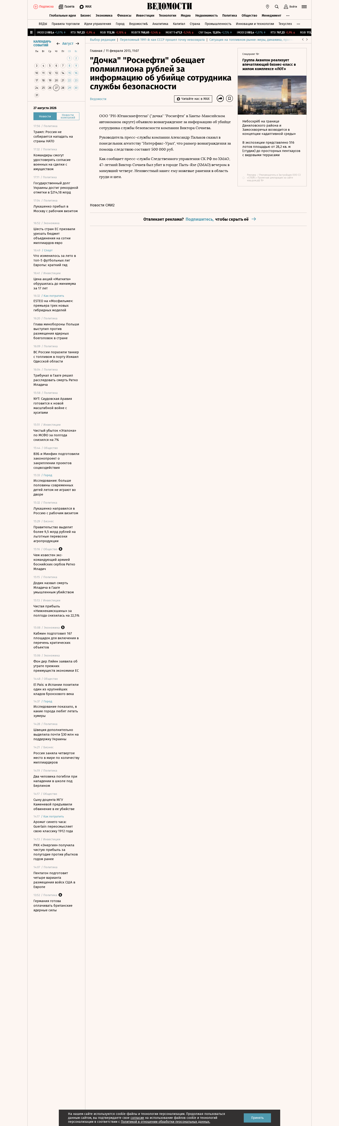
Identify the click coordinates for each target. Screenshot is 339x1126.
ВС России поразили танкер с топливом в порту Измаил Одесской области (56, 356)
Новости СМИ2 (102, 205)
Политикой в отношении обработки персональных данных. (165, 1122)
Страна (195, 24)
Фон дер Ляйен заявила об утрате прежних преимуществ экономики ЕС (56, 666)
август (67, 43)
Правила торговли (66, 24)
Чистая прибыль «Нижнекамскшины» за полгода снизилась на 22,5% (56, 611)
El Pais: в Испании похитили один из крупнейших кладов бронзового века (56, 689)
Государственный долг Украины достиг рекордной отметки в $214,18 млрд (55, 187)
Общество (249, 16)
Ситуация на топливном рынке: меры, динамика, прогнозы (253, 40)
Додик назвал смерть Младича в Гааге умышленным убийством (53, 587)
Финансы (124, 16)
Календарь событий (42, 43)
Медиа (186, 16)
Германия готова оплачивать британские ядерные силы (52, 905)
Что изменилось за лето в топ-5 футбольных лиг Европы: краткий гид (54, 260)
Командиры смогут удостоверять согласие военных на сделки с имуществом (52, 162)
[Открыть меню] (304, 6)
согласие (137, 1118)
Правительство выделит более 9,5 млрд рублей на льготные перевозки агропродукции (54, 534)
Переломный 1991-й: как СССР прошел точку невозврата (162, 40)
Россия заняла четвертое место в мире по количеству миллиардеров (56, 757)
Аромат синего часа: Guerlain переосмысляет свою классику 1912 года (53, 826)
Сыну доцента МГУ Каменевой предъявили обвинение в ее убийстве (53, 804)
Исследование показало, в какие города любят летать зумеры (55, 711)
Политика (229, 16)
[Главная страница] (169, 7)
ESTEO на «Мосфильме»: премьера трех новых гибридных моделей (53, 305)
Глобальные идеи (62, 16)
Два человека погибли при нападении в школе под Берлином (55, 781)
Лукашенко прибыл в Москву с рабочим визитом (55, 208)
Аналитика (160, 24)
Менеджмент (271, 16)
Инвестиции (145, 16)
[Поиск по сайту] (276, 6)
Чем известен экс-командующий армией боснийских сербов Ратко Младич (54, 562)
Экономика (104, 16)
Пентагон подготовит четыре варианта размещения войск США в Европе (54, 880)
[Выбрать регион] (267, 6)
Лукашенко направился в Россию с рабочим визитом (55, 510)
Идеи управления (97, 24)
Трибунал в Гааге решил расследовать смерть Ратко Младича (55, 380)
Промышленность (218, 24)
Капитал (179, 24)
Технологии (167, 16)
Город (120, 24)
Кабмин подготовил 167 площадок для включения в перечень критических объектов (56, 640)
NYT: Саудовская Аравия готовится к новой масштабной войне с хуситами (52, 406)
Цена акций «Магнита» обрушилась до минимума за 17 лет (54, 283)
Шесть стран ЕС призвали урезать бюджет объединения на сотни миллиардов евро (54, 236)
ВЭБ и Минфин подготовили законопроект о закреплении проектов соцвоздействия (56, 461)
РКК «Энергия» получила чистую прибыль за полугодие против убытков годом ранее (55, 852)
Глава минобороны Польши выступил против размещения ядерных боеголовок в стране (56, 331)
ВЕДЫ (43, 24)
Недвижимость (206, 16)
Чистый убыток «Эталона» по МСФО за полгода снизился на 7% (54, 435)
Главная (96, 51)
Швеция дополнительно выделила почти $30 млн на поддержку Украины (56, 734)
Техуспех (285, 24)
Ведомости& (138, 24)
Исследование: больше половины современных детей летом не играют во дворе (54, 487)
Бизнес (85, 16)
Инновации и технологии (255, 24)
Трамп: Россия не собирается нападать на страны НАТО (53, 136)
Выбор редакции (102, 40)
